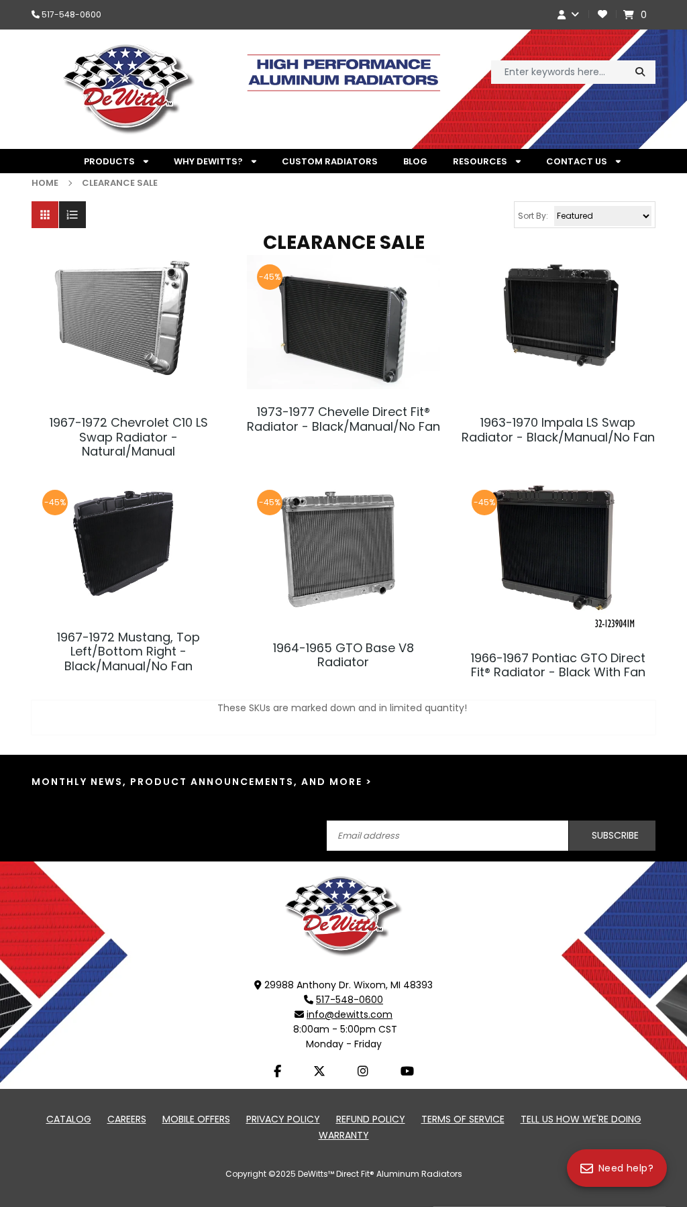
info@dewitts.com (349, 1014)
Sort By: (533, 215)
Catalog (68, 1119)
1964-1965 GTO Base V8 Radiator (343, 655)
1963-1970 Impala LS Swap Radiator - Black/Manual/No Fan (558, 429)
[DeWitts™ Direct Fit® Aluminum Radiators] (343, 915)
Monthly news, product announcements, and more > (202, 782)
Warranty (344, 1135)
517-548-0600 (71, 14)
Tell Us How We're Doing (581, 1119)
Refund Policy (370, 1119)
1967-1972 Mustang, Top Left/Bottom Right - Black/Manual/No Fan (128, 652)
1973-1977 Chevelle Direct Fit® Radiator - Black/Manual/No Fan (343, 419)
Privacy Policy (283, 1119)
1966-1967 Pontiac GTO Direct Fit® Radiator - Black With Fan (558, 665)
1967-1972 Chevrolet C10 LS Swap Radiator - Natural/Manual (129, 437)
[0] (630, 14)
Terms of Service (463, 1119)
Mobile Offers (196, 1119)
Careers (126, 1119)
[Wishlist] (602, 14)
